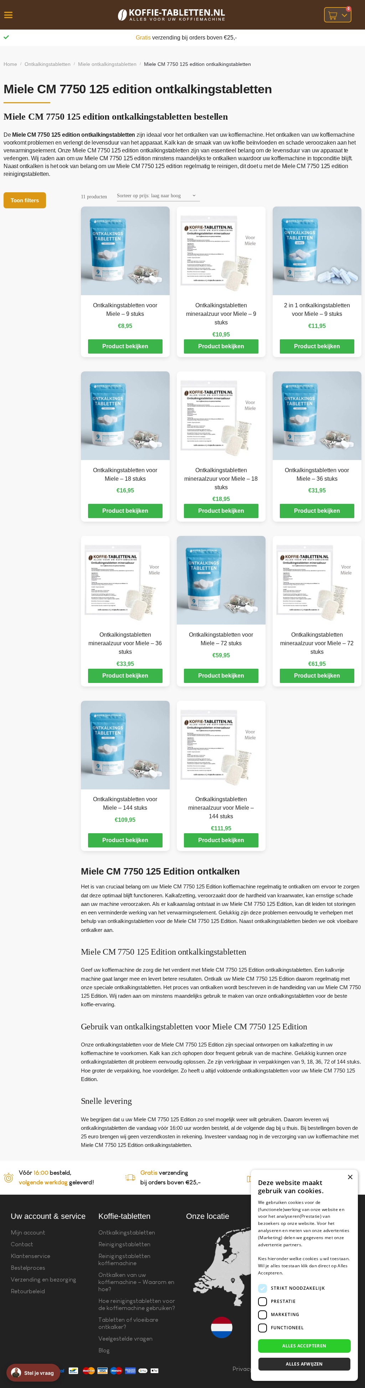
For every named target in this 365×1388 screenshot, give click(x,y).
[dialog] (304, 1275)
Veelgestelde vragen (125, 1338)
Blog (104, 1350)
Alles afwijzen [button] (304, 1364)
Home (10, 64)
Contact (22, 1244)
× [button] (350, 1177)
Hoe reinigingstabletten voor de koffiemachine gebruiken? (136, 1304)
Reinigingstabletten (124, 1244)
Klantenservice (30, 1256)
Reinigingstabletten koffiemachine (124, 1260)
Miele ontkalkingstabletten (107, 64)
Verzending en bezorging (43, 1279)
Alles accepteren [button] (304, 1346)
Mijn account (28, 1232)
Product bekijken (125, 346)
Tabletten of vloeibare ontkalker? (128, 1323)
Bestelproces (28, 1267)
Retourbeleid (28, 1291)
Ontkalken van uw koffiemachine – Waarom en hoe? (136, 1282)
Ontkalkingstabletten (48, 64)
